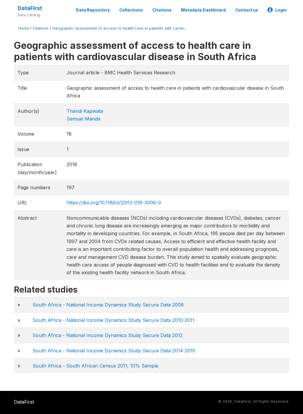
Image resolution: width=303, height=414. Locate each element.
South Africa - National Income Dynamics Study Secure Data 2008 (108, 305)
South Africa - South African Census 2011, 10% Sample (95, 366)
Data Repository (93, 10)
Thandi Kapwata (85, 111)
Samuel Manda (83, 119)
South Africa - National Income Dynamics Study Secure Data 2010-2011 (113, 320)
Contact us (246, 10)
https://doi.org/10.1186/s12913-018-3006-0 (114, 203)
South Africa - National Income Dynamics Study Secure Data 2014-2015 (114, 351)
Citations (162, 10)
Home (23, 28)
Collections (131, 10)
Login (281, 10)
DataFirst (30, 8)
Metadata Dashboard (203, 10)
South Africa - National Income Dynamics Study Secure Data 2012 (108, 335)
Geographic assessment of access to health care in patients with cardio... (119, 28)
